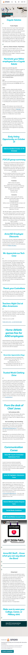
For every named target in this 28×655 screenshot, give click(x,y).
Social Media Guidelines (14, 510)
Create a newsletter (7, 651)
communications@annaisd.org (9, 493)
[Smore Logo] (6, 2)
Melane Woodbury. (12, 245)
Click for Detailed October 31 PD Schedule (14, 150)
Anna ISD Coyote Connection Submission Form (14, 456)
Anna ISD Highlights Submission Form (14, 476)
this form (18, 109)
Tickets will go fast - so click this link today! (12, 322)
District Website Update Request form (14, 503)
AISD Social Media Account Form (14, 517)
